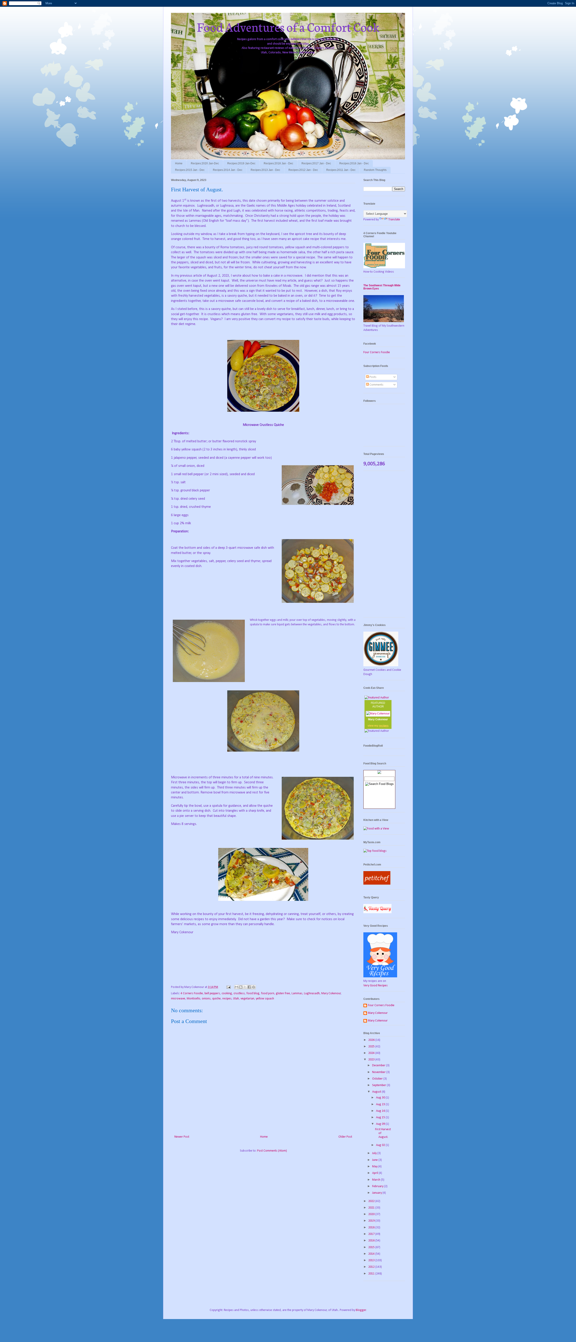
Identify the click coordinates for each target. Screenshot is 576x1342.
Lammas (297, 993)
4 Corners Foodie (192, 993)
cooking (227, 993)
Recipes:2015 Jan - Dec (190, 170)
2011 (371, 1273)
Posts (372, 377)
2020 (371, 1214)
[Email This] (236, 987)
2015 (371, 1247)
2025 (371, 1046)
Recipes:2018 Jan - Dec (278, 163)
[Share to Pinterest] (253, 987)
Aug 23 (381, 1104)
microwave (178, 998)
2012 (371, 1267)
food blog (252, 993)
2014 (371, 1254)
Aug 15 (381, 1117)
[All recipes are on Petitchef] (376, 884)
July (374, 1153)
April (375, 1173)
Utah (236, 998)
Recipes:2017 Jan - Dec (316, 163)
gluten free (283, 993)
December (379, 1065)
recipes (227, 998)
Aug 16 (381, 1111)
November (379, 1072)
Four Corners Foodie (376, 352)
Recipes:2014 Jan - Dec (227, 170)
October (377, 1078)
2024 (371, 1053)
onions (206, 998)
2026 (371, 1040)
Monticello (193, 998)
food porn (267, 993)
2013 (371, 1260)
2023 (371, 1059)
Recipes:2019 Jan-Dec (241, 163)
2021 (371, 1207)
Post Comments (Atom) (272, 1150)
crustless (239, 993)
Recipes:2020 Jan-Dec (205, 163)
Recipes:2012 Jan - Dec (303, 170)
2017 (371, 1234)
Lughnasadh (312, 993)
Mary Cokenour (331, 993)
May (375, 1166)
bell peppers (212, 993)
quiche (216, 998)
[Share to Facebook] (249, 987)
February (378, 1186)
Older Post (345, 1137)
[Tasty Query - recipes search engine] (377, 912)
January (377, 1193)
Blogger (361, 1310)
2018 (371, 1227)
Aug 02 (381, 1145)
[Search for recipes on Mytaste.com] (375, 851)
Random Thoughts (375, 170)
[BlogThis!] (240, 987)
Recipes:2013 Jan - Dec (265, 170)
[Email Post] (228, 987)
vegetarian (247, 998)
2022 (371, 1201)
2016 (371, 1240)
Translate (394, 219)
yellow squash (265, 998)
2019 (371, 1220)
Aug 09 (381, 1124)
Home (178, 163)
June (375, 1160)
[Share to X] (245, 987)
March (376, 1180)
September (379, 1085)
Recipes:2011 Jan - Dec (341, 170)
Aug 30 (381, 1097)
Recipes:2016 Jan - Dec (354, 163)
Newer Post (181, 1137)
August (377, 1091)
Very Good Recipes (375, 985)
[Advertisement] (384, 546)
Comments (376, 384)
